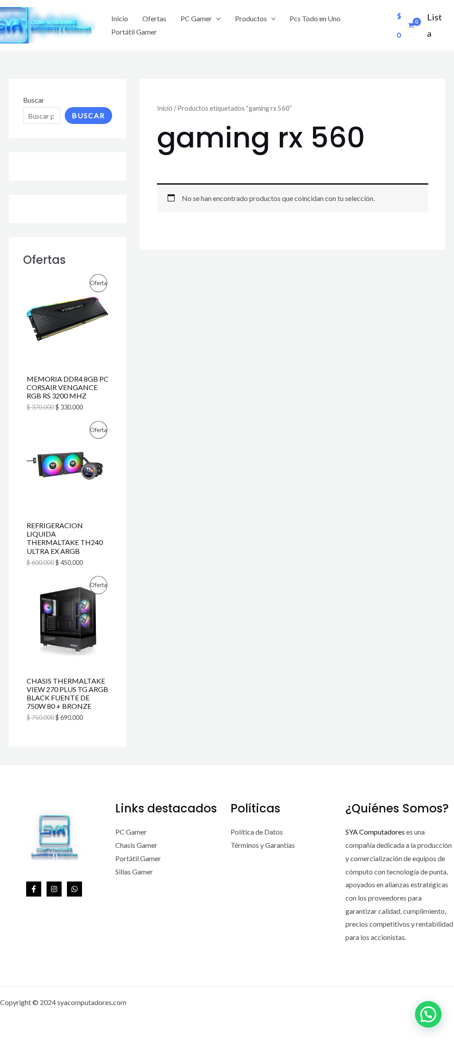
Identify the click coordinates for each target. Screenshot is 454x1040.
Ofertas (154, 18)
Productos (251, 18)
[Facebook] (33, 889)
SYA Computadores (375, 831)
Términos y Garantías (263, 845)
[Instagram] (54, 889)
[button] (428, 1014)
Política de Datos (257, 831)
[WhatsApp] (74, 889)
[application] (216, 18)
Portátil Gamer (134, 31)
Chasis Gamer (136, 845)
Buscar (33, 100)
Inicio (119, 18)
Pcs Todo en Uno (315, 18)
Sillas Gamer (134, 871)
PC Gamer (196, 18)
